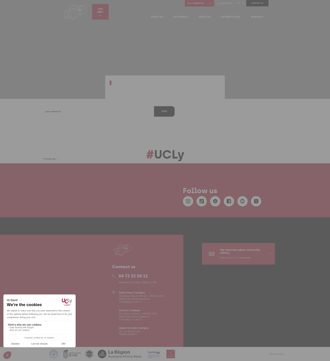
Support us (257, 3)
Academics (180, 16)
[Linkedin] (215, 201)
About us (157, 16)
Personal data (276, 354)
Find (164, 111)
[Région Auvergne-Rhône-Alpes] (120, 356)
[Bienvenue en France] (54, 356)
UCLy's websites (196, 3)
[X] (256, 201)
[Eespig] (90, 356)
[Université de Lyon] (72, 356)
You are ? (100, 10)
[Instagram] (188, 201)
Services (205, 16)
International (230, 16)
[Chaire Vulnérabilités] (170, 356)
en (239, 3)
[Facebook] (229, 201)
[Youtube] (242, 201)
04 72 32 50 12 (133, 275)
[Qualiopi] (154, 356)
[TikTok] (201, 201)
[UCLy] (75, 11)
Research (257, 16)
